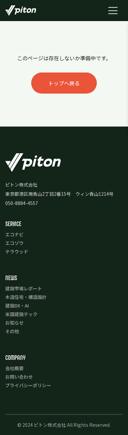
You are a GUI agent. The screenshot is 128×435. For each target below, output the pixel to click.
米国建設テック (21, 314)
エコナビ (14, 234)
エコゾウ (14, 243)
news (11, 277)
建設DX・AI (17, 305)
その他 (12, 331)
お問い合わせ (19, 376)
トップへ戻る (64, 83)
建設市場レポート (23, 288)
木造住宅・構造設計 (26, 297)
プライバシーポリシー (28, 385)
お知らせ (14, 322)
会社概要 (14, 368)
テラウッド (16, 251)
